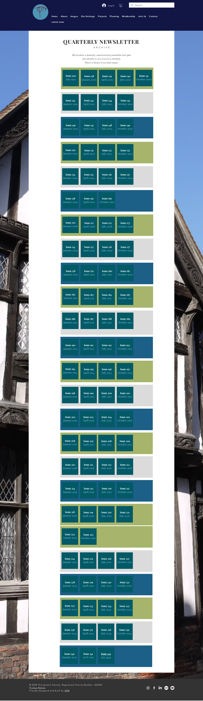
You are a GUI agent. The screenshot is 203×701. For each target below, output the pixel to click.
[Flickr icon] (166, 688)
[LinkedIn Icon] (160, 688)
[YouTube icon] (172, 688)
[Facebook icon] (154, 688)
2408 (67, 690)
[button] (121, 5)
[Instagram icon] (148, 688)
